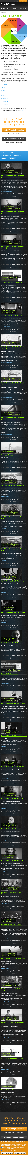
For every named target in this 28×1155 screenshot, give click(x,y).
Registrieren (23, 1)
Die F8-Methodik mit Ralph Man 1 (13, 860)
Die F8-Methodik (7, 1090)
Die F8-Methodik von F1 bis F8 (12, 767)
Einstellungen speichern (20, 1153)
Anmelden (16, 1)
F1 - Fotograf (4, 84)
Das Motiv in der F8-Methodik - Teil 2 (13, 989)
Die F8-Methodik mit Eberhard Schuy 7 (12, 176)
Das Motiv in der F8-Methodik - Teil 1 (13, 1023)
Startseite (3, 12)
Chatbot (3, 1150)
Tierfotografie (3, 528)
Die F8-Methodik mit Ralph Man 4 (14, 735)
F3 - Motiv (3, 90)
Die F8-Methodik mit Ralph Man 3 (14, 798)
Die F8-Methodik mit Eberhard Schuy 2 (12, 384)
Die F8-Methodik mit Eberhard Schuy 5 (12, 247)
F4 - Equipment (4, 93)
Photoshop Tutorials (17, 261)
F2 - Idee (3, 87)
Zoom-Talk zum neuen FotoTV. (12, 1058)
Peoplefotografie (4, 1001)
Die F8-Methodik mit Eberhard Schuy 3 (12, 348)
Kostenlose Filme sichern (14, 139)
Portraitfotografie (4, 592)
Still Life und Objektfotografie (6, 191)
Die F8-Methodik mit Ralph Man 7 (13, 613)
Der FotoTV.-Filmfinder (9, 673)
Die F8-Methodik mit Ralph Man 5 (14, 704)
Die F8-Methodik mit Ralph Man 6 (14, 643)
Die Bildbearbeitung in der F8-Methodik (12, 893)
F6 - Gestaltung (4, 98)
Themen (3, 8)
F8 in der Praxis (7, 455)
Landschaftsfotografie (5, 294)
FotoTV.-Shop (23, 8)
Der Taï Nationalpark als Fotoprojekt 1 (14, 550)
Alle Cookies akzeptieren (7, 1153)
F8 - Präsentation (5, 104)
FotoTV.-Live (15, 8)
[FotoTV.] (5, 4)
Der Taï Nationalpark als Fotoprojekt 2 (14, 518)
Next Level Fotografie (5, 464)
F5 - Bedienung (4, 95)
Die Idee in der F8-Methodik (11, 924)
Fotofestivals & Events (5, 326)
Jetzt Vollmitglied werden (14, 130)
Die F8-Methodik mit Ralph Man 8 (14, 581)
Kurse (8, 8)
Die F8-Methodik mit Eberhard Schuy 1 (12, 418)
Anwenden (12, 158)
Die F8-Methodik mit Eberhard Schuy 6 (12, 212)
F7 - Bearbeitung (5, 101)
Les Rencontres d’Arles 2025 (12, 315)
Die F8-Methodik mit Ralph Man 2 (14, 829)
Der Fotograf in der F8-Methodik (13, 958)
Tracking (4, 1147)
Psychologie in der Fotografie (12, 485)
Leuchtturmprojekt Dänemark (12, 282)
